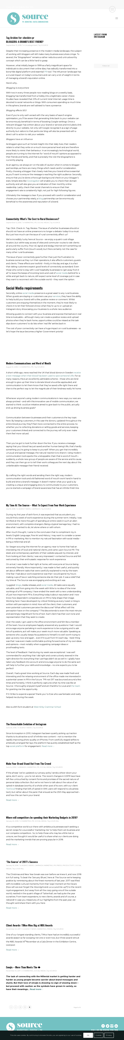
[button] (112, 9)
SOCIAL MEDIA (43, 222)
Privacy (109, 1035)
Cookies (98, 1035)
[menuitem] (116, 18)
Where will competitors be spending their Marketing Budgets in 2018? (42, 817)
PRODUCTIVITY (69, 865)
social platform (17, 746)
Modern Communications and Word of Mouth (28, 363)
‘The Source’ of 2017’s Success (22, 862)
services (57, 296)
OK (88, 1035)
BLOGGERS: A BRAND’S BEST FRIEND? (24, 41)
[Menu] (116, 18)
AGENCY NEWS (25, 509)
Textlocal (10, 789)
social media (62, 273)
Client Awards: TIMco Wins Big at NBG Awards (29, 925)
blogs (18, 585)
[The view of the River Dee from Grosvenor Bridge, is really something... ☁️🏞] (114, 43)
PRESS (59, 865)
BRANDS (22, 767)
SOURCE (44, 45)
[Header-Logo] (28, 18)
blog (41, 198)
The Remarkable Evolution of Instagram (26, 724)
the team (75, 686)
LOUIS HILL (54, 821)
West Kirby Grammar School (47, 707)
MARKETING (29, 222)
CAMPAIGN (35, 509)
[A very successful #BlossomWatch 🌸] (106, 51)
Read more (47, 746)
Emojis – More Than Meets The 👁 (23, 967)
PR (45, 72)
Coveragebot (33, 181)
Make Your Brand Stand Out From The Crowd (28, 763)
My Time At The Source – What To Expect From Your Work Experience (41, 505)
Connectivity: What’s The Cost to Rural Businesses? (32, 219)
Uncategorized (31, 45)
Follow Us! (105, 66)
